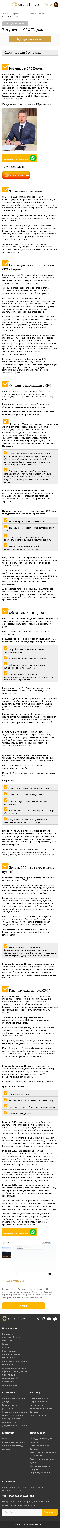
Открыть (23, 1305)
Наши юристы (9, 1351)
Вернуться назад (15, 23)
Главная (5, 14)
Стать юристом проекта (15, 1442)
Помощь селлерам (39, 1398)
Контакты (7, 1344)
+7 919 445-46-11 (13, 167)
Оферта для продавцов (14, 1371)
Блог (4, 1438)
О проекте (7, 1334)
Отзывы (6, 1347)
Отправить (49, 1512)
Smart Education (38, 1415)
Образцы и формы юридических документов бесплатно (14, 1422)
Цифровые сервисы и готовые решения (28, 14)
